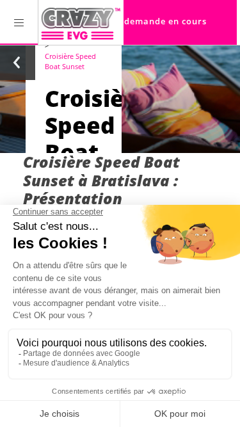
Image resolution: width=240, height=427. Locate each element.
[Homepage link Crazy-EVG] (81, 22)
